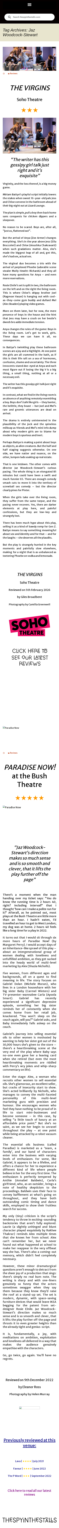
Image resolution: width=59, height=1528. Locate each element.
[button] (29, 5)
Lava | (29, 1461)
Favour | (29, 1468)
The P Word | (29, 1475)
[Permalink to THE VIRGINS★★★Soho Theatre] (4, 73)
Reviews (13, 73)
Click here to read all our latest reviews (29, 1493)
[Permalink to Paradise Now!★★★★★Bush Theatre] (4, 753)
